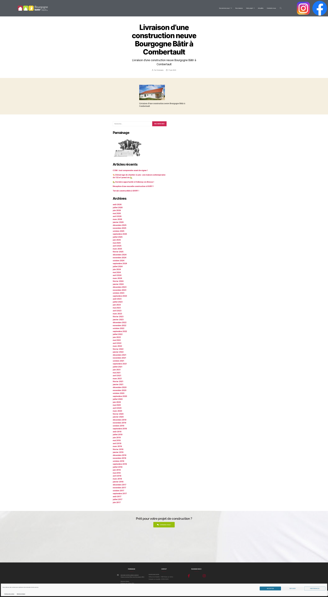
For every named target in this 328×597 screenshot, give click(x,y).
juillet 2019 (117, 434)
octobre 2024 (118, 261)
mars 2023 (117, 314)
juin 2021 (117, 370)
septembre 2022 (120, 331)
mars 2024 (117, 278)
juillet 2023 (117, 302)
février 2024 (118, 281)
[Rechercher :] (132, 124)
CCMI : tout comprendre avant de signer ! (130, 170)
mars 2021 (117, 378)
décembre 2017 (119, 485)
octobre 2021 (118, 361)
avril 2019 (117, 443)
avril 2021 (117, 375)
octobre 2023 (118, 293)
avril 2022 (117, 343)
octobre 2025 (118, 231)
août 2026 (117, 204)
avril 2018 (117, 476)
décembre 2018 (119, 455)
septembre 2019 (120, 429)
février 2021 (118, 381)
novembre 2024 (119, 258)
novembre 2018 (119, 458)
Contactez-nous (271, 8)
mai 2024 (117, 272)
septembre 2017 (120, 493)
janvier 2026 (118, 222)
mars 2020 (117, 411)
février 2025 (118, 252)
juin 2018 (117, 470)
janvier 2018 (118, 482)
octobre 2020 (118, 393)
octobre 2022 (118, 328)
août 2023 (117, 299)
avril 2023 (117, 311)
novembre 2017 (119, 488)
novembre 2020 (119, 390)
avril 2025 (117, 246)
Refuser (293, 588)
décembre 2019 (119, 420)
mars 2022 (117, 346)
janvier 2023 (118, 320)
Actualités (260, 8)
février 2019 (118, 449)
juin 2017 (117, 502)
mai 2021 (117, 373)
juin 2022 (117, 337)
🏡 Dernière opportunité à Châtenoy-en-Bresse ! (133, 182)
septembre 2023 (120, 296)
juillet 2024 (118, 266)
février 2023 (118, 317)
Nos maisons (239, 8)
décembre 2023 (119, 287)
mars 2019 (117, 446)
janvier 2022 (118, 352)
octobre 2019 (118, 426)
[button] (281, 8)
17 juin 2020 (172, 70)
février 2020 (118, 414)
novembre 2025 (119, 228)
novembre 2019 (119, 423)
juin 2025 (117, 240)
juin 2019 (117, 437)
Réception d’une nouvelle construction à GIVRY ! (133, 186)
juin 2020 (117, 402)
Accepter (270, 588)
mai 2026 (117, 213)
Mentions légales (21, 594)
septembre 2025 (120, 234)
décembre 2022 (119, 322)
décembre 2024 (120, 255)
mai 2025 (117, 243)
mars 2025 (117, 249)
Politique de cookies (9, 594)
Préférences (314, 588)
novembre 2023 (119, 290)
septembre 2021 (120, 364)
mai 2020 (117, 405)
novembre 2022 (119, 325)
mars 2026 (117, 219)
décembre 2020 (120, 387)
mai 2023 (117, 308)
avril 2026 (117, 216)
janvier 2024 (118, 284)
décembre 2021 (119, 355)
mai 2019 (117, 440)
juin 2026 (117, 210)
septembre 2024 (120, 263)
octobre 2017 (118, 491)
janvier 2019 (118, 452)
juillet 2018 (117, 467)
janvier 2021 (118, 384)
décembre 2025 (119, 225)
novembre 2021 (119, 358)
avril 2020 (117, 408)
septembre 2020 (120, 396)
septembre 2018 (120, 464)
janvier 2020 (118, 417)
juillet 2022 (117, 334)
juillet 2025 (117, 237)
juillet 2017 (117, 499)
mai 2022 (117, 340)
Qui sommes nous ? (224, 8)
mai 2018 (117, 473)
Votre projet (249, 8)
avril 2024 (117, 275)
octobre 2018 (118, 461)
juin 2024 (117, 269)
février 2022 (118, 349)
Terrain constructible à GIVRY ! (126, 191)
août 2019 (117, 432)
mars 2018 (117, 479)
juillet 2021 (117, 367)
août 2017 (117, 496)
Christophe (159, 70)
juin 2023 (117, 305)
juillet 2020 (118, 399)
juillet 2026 (118, 207)
